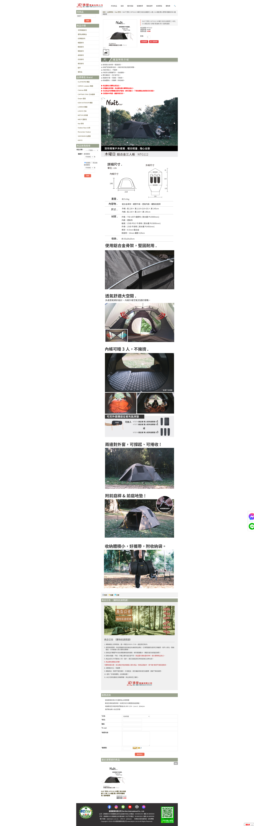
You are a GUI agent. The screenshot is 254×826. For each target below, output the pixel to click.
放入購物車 (154, 41)
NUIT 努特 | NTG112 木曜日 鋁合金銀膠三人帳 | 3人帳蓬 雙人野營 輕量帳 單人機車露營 (113, 793)
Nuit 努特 (118, 12)
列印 (105, 595)
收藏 (111, 595)
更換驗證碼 (141, 748)
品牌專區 (110, 12)
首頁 (104, 12)
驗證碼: (104, 748)
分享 (117, 595)
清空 (175, 763)
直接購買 (144, 41)
